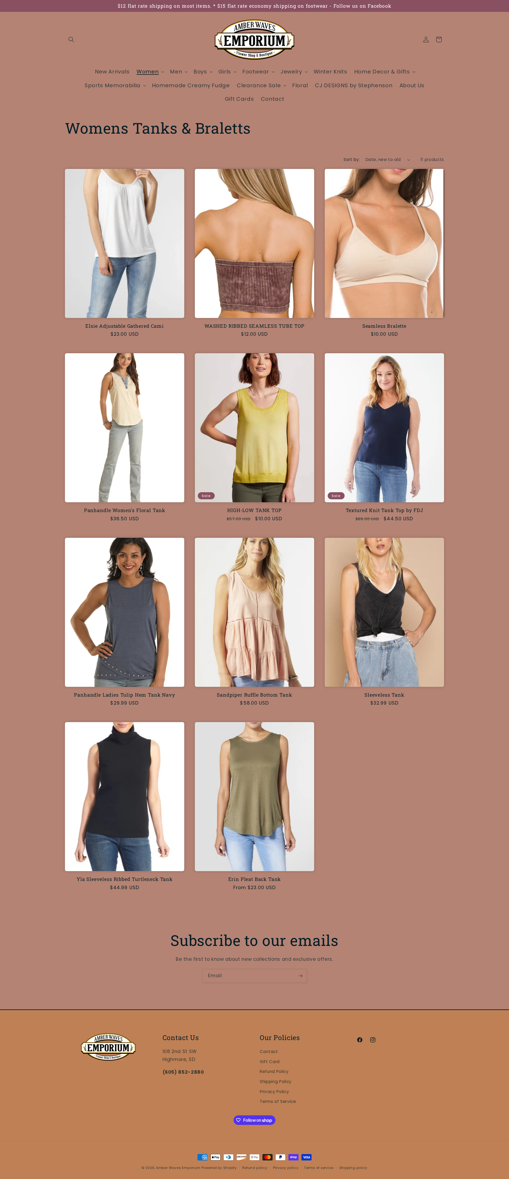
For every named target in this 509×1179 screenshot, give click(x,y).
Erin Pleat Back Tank (254, 879)
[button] (71, 39)
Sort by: (352, 159)
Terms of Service (278, 1101)
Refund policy (254, 1167)
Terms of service (319, 1167)
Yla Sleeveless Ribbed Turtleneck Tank (125, 879)
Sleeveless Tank (384, 695)
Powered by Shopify (219, 1167)
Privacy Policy (274, 1091)
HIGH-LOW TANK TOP (254, 510)
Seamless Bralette (384, 326)
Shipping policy (353, 1167)
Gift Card (270, 1061)
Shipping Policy (276, 1081)
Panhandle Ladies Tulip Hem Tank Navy (124, 695)
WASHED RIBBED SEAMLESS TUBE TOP (254, 326)
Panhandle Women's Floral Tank (124, 510)
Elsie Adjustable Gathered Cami (124, 326)
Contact (269, 1051)
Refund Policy (274, 1071)
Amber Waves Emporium (178, 1167)
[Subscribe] (300, 976)
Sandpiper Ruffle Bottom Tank (254, 695)
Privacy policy (286, 1167)
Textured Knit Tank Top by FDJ (384, 510)
